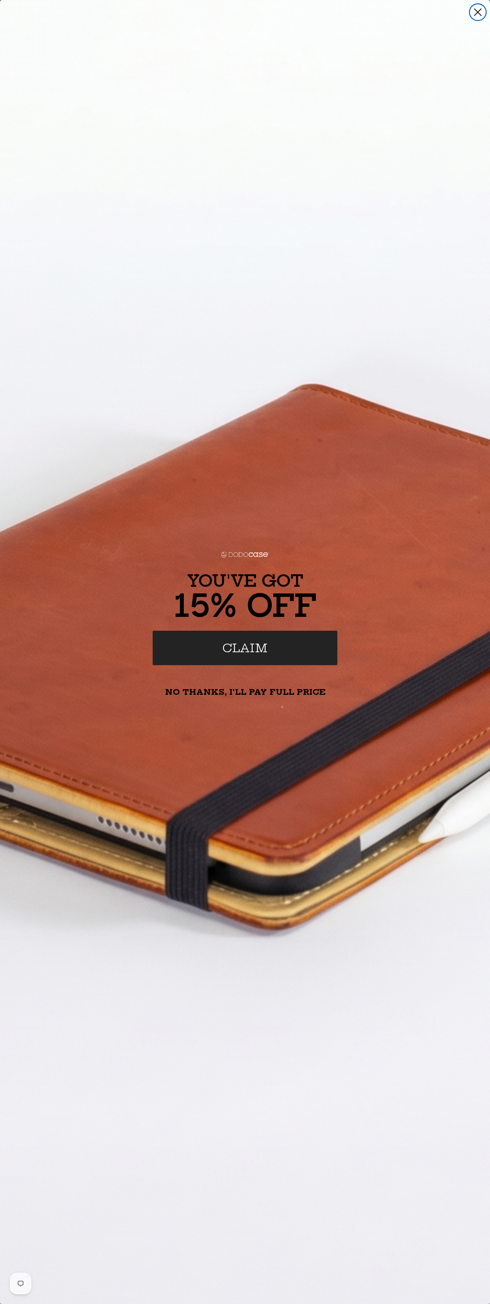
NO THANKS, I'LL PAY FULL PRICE (245, 692)
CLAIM (245, 648)
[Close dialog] (477, 12)
